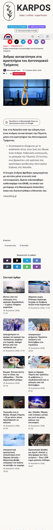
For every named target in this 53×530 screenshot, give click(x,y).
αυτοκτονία (10, 245)
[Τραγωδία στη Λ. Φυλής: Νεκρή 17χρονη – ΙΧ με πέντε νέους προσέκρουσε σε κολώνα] (14, 402)
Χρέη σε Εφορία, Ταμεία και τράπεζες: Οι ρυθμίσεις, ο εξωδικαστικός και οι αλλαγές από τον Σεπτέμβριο (38, 378)
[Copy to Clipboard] (7, 267)
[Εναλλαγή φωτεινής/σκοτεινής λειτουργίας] (40, 36)
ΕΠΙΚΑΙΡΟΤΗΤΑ (19, 74)
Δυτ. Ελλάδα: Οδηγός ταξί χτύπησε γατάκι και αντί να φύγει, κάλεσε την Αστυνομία (38, 417)
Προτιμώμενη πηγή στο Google (27, 30)
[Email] (7, 260)
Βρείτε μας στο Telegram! (18, 27)
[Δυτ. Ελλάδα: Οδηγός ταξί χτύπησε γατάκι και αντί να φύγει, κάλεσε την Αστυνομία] (39, 402)
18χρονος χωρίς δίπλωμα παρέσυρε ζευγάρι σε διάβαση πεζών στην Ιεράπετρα (39, 300)
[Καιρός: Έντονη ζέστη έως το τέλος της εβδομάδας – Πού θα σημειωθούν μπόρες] (14, 362)
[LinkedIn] (17, 267)
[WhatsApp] (27, 267)
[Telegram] (23, 41)
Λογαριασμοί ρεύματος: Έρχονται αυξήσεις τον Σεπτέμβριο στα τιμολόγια (37, 339)
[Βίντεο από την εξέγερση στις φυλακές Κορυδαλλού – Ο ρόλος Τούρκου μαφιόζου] (14, 287)
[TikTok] (16, 41)
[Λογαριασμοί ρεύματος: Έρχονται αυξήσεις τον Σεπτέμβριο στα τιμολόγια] (39, 324)
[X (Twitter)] (17, 260)
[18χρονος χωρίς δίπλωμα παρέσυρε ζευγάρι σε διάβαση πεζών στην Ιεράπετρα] (39, 287)
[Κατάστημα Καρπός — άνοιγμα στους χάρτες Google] (26, 11)
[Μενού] (47, 36)
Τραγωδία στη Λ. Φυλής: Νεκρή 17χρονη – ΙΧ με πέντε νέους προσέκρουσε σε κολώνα (14, 417)
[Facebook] (36, 41)
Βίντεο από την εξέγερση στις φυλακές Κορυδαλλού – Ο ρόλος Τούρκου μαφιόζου (13, 301)
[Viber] (43, 41)
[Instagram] (29, 41)
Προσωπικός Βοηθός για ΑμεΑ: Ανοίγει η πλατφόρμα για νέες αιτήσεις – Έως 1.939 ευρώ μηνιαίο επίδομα (39, 454)
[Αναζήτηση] (33, 36)
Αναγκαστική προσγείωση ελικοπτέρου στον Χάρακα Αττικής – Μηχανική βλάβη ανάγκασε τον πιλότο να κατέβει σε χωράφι (13, 457)
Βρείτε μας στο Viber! (38, 27)
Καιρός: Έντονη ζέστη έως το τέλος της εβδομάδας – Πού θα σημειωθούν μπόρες (13, 376)
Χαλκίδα (24, 245)
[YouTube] (10, 41)
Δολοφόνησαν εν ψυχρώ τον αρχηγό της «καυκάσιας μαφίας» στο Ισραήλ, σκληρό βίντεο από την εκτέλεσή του (14, 341)
